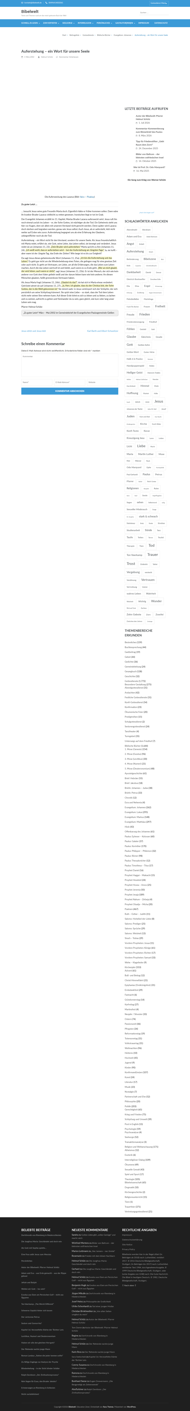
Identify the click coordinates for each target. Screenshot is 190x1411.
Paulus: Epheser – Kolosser (137, 836)
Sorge (154, 509)
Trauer (152, 555)
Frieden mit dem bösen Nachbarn (100, 1256)
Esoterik (129, 1155)
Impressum (143, 23)
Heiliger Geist (134, 372)
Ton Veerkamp (134, 555)
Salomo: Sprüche (133, 928)
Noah (148, 461)
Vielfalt (144, 587)
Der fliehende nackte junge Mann (35, 1349)
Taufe (130, 537)
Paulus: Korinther (133, 846)
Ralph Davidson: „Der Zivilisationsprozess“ (40, 1375)
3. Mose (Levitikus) (134, 759)
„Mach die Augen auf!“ (146, 212)
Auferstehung (135, 251)
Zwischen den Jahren (134, 621)
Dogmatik (129, 1187)
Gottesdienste (131, 681)
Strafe (151, 523)
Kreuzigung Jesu (136, 438)
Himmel (144, 386)
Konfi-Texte (133, 431)
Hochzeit (129, 1058)
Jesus (158, 401)
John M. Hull (152, 409)
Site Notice (127, 1245)
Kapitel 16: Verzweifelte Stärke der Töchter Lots (42, 1330)
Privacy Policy (128, 1249)
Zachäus (144, 608)
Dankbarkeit (134, 272)
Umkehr (144, 564)
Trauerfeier (130, 1207)
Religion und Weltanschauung (139, 1147)
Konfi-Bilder (156, 424)
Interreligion (84, 23)
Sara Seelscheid (79, 1357)
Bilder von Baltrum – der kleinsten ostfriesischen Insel (150, 156)
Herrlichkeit (131, 386)
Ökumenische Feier (134, 712)
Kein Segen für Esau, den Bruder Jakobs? (39, 1381)
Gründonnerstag (132, 1000)
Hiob (156, 386)
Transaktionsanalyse (134, 1142)
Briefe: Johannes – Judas (136, 788)
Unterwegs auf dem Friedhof (138, 741)
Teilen (140, 538)
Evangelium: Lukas (133, 812)
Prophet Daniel (132, 870)
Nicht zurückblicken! (30, 1394)
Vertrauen (148, 579)
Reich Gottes (151, 481)
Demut (158, 272)
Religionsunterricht (134, 1197)
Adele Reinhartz (151, 237)
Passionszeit (130, 1024)
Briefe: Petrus (131, 793)
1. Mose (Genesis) (133, 749)
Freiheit (160, 306)
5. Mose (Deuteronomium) (137, 769)
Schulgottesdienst (133, 722)
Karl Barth (158, 417)
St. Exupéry (130, 517)
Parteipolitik (160, 467)
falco (82, 197)
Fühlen (131, 329)
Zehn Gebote (134, 614)
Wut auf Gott (131, 608)
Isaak (128, 402)
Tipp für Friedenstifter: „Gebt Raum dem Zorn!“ (150, 143)
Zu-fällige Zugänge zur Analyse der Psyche (39, 1362)
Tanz (159, 530)
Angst (130, 244)
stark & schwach (148, 516)
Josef (163, 409)
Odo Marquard (134, 467)
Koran (147, 431)
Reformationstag (132, 1034)
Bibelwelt (30, 11)
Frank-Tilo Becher (133, 307)
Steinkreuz (131, 523)
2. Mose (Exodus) (133, 754)
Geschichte (130, 676)
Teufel (161, 538)
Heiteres (129, 1053)
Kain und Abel (145, 417)
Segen (129, 503)
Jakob (137, 402)
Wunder (156, 601)
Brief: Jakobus (131, 783)
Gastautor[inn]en (124, 23)
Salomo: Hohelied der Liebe (138, 919)
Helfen (129, 379)
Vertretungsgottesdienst (136, 1212)
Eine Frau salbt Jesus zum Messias (36, 1255)
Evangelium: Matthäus (135, 822)
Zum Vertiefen (50, 23)
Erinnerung (158, 286)
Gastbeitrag (130, 652)
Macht (152, 446)
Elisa (137, 286)
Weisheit (130, 602)
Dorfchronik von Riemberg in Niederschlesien (41, 1235)
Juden (131, 416)
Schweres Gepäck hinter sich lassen (36, 1311)
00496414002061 (56, 3)
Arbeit (141, 244)
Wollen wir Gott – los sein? (33, 1289)
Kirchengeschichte (133, 1192)
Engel (147, 286)
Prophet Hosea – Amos (136, 885)
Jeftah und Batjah (29, 1283)
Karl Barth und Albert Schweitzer (102, 331)
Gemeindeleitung (133, 667)
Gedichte (129, 662)
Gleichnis (146, 337)
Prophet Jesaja (132, 895)
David (148, 272)
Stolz (142, 523)
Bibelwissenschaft (133, 1182)
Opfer (148, 468)
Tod (151, 545)
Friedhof (153, 322)
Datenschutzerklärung (132, 1240)
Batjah (151, 252)
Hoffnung (132, 393)
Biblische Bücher (132, 746)
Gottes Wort (133, 352)
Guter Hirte (149, 352)
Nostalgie (129, 1092)
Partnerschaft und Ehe (135, 1097)
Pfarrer (130, 481)
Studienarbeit (133, 530)
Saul (136, 495)
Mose (161, 454)
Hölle (156, 393)
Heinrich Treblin (153, 373)
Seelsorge (67, 23)
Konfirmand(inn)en (133, 1072)
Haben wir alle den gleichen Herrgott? (38, 1343)
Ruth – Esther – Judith (135, 914)
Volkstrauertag (132, 1043)
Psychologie (130, 1129)
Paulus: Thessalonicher (135, 861)
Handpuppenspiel (135, 366)
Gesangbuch (130, 671)
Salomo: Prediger (133, 924)
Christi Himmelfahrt (134, 980)
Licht (129, 446)
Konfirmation (131, 707)
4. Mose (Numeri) (133, 764)
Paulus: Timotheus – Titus (137, 866)
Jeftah (147, 402)
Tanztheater (130, 731)
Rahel (140, 481)
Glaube (131, 336)
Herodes (155, 379)
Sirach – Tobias (132, 938)
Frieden (144, 314)
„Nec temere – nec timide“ (103, 1251)
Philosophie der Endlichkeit (98, 1302)
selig (163, 502)
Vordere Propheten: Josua (137, 943)
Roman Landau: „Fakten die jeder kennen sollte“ (42, 1356)
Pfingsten (129, 1029)
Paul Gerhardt (132, 475)
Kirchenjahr (130, 967)
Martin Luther (146, 454)
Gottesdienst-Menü (158, 3)
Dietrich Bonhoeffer (136, 279)
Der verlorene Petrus (30, 1317)
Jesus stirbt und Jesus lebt (33, 331)
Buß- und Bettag (132, 975)
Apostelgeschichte (133, 773)
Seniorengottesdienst (135, 726)
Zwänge (149, 621)
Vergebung (133, 572)
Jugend (128, 1063)
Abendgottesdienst (134, 688)
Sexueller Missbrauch (137, 509)
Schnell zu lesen (29, 23)
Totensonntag (131, 1038)
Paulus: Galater (132, 841)
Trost (131, 564)
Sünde (148, 530)
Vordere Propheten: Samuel (138, 958)
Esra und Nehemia (133, 802)
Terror (150, 538)
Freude (130, 315)
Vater (155, 564)
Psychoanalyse (132, 1132)
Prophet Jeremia (132, 890)
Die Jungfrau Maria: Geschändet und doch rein (41, 1242)
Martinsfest (130, 1009)
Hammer (150, 359)
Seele (144, 496)
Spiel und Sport (132, 1174)
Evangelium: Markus (134, 817)
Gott (130, 344)
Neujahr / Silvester (133, 1014)
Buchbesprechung (133, 647)
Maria (130, 454)
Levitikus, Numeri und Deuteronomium (38, 1336)
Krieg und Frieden (133, 1114)
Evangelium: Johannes (135, 807)
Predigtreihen (131, 717)
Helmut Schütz (47, 57)
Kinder (128, 1068)
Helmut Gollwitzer (142, 379)
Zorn (148, 615)
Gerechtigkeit (131, 1110)
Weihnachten (131, 1048)
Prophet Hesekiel (133, 880)
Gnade (159, 337)
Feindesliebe (133, 299)
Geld (153, 329)
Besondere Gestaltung (135, 684)
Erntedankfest (131, 990)
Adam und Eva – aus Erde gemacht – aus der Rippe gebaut (43, 1274)
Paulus (146, 474)
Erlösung (129, 293)
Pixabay (90, 197)
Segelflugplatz (157, 495)
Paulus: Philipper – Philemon (138, 851)
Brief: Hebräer (131, 778)
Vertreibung (132, 587)
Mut (128, 461)
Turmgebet (130, 736)
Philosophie (130, 1101)
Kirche (143, 424)
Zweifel (159, 615)
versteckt (148, 572)
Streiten (161, 523)
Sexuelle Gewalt (132, 1170)
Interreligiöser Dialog (135, 1160)
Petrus (158, 474)
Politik (128, 1106)
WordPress (131, 1407)
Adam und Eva (134, 236)
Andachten (130, 693)
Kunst (127, 1077)
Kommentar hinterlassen (68, 57)
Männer (138, 461)
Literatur (129, 1082)
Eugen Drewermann (155, 293)
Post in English (131, 1124)
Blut (162, 259)
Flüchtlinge (148, 299)
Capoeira (138, 266)
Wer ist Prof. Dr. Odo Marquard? (149, 167)
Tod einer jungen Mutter (103, 1306)
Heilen (151, 366)
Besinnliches (130, 642)
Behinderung (133, 259)
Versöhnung (131, 580)
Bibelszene (150, 259)
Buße (128, 266)
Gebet (128, 657)
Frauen (147, 307)
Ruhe (156, 489)
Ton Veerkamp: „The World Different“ (37, 1304)
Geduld (143, 329)
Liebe (141, 446)
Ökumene (129, 1165)
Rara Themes (108, 1407)
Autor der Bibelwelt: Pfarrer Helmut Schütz (149, 117)
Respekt (146, 488)
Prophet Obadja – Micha (136, 904)
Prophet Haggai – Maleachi (137, 875)
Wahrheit (151, 594)
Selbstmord (152, 503)
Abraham (146, 230)
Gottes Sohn (144, 345)
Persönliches (103, 23)
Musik (128, 1087)
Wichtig (142, 601)
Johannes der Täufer (135, 409)
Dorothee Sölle (155, 279)
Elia (128, 286)
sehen (140, 502)
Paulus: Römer (131, 856)
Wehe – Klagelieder (134, 962)
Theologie (129, 1179)
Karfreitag (129, 1004)
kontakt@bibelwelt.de (32, 3)
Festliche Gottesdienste (136, 697)
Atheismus (130, 1150)
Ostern (128, 1019)
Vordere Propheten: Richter (138, 953)
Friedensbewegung (135, 322)
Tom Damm (77, 1328)
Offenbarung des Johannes (137, 832)
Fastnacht (129, 995)
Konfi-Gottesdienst (134, 702)
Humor (146, 393)
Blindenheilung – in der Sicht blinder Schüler (40, 1369)
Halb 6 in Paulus (135, 359)
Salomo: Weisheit (133, 933)
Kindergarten (131, 424)
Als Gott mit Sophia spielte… (34, 1248)
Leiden (161, 438)
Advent (128, 971)
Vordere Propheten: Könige (138, 948)
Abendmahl (132, 230)
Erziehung (140, 293)
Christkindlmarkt (151, 266)
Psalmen (129, 909)
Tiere (141, 546)
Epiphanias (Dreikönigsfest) (138, 985)
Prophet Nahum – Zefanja (137, 899)
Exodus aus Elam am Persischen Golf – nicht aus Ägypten (42, 1296)
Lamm (152, 438)
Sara (128, 495)
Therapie (130, 546)
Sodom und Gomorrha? (31, 1323)
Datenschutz (161, 23)
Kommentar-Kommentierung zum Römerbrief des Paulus (150, 130)
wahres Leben (134, 594)
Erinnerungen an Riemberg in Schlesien (38, 1388)
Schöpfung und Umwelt (136, 1119)
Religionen (133, 488)
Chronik (128, 798)
